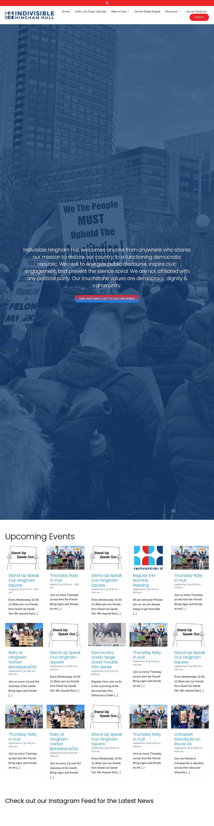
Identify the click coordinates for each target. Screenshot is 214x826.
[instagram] (107, 3)
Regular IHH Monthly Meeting (144, 580)
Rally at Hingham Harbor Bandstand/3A (23, 660)
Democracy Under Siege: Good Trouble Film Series (104, 660)
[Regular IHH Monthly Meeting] (148, 558)
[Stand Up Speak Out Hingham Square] (24, 558)
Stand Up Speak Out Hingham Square (24, 580)
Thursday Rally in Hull (64, 578)
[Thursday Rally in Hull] (65, 558)
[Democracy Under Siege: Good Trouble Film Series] (107, 635)
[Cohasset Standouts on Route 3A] (190, 716)
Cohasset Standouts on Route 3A (187, 739)
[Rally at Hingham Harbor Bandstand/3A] (24, 635)
